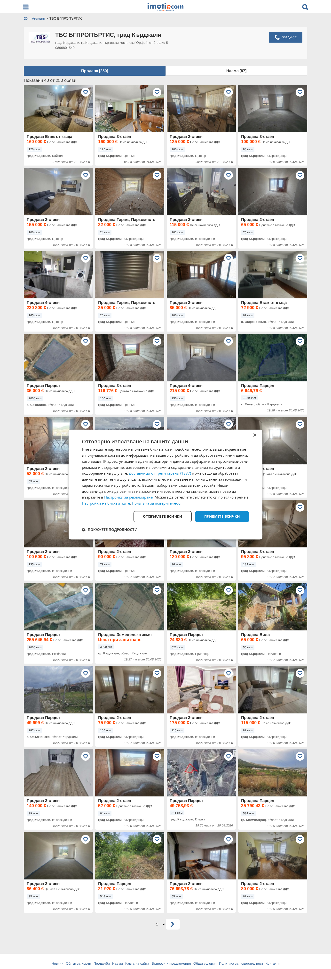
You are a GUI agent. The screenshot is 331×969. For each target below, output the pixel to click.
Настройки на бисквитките (106, 503)
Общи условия (205, 963)
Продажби (102, 963)
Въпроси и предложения (171, 963)
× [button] (254, 435)
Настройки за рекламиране (128, 497)
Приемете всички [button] (222, 516)
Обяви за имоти (78, 963)
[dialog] (165, 484)
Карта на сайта (137, 963)
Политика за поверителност (241, 963)
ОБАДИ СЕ (289, 37)
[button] (109, 529)
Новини (57, 963)
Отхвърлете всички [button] (162, 516)
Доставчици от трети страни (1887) (160, 473)
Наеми (117, 963)
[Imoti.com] (26, 19)
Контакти (273, 963)
